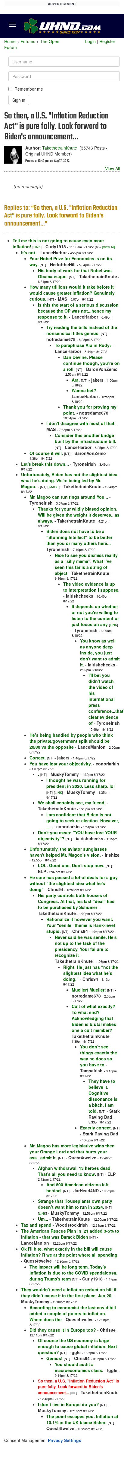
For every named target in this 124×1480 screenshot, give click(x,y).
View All (112, 168)
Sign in (18, 100)
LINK (37, 247)
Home (10, 41)
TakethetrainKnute (59, 148)
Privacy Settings (64, 1440)
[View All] (108, 247)
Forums (27, 41)
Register (107, 41)
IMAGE (53, 487)
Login (90, 41)
